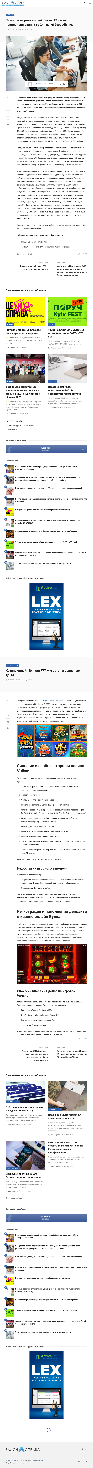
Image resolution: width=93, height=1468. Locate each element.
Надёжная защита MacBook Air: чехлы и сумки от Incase (65, 1116)
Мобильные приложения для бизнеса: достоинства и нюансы (23, 1175)
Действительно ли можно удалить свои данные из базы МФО (24, 1109)
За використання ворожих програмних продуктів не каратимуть (43, 563)
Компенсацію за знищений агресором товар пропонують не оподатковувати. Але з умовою (51, 500)
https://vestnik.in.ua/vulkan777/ (56, 701)
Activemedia (22, 1463)
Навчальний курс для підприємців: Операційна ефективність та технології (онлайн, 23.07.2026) (47, 521)
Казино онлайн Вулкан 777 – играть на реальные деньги (34, 267)
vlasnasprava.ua (14, 1124)
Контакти (82, 1462)
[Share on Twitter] (8, 118)
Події (51, 324)
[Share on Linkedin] (8, 124)
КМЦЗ (30, 254)
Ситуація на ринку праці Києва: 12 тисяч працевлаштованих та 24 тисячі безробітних (72, 1054)
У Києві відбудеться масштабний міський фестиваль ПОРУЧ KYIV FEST (66, 333)
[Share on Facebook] (8, 112)
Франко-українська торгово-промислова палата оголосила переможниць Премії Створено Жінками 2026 (23, 392)
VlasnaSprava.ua (12, 1461)
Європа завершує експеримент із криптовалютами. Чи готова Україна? (46, 531)
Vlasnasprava (41, 84)
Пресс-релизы (12, 665)
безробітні (20, 254)
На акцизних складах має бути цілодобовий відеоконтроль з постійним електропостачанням (46, 468)
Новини (10, 15)
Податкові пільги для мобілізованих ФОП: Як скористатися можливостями (64, 390)
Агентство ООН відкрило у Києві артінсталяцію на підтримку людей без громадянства (35, 1055)
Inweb (40, 1461)
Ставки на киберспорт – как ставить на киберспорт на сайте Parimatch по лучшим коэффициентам (65, 1147)
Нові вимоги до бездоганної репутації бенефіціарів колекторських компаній (48, 488)
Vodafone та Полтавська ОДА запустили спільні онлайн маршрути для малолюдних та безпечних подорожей (72, 270)
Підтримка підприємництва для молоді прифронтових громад (23, 332)
